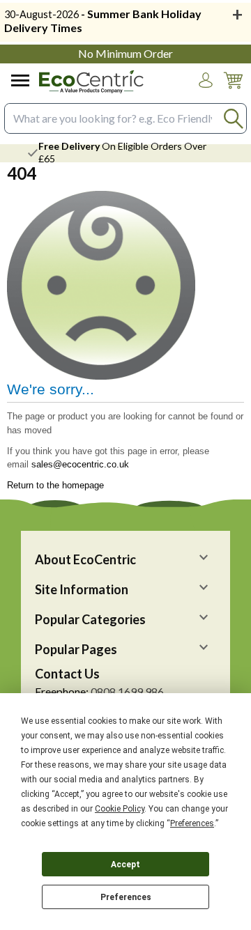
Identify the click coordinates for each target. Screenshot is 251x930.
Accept (125, 864)
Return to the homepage (55, 485)
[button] (205, 80)
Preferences (125, 897)
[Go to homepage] (91, 81)
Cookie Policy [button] (119, 809)
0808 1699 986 (127, 691)
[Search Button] (233, 118)
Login (205, 93)
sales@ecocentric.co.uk (80, 464)
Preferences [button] (192, 823)
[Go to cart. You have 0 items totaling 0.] (233, 91)
